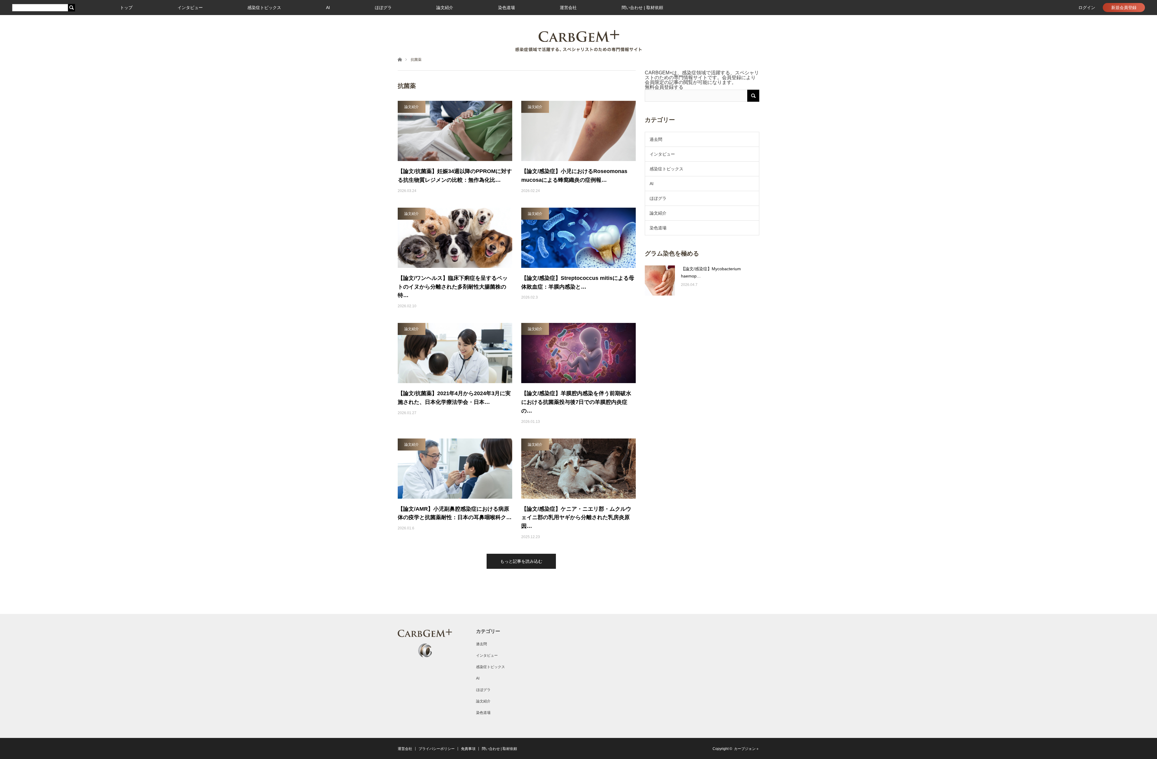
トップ (126, 7)
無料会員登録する (664, 87)
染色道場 (506, 7)
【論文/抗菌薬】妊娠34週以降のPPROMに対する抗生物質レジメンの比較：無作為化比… (455, 175)
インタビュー (190, 7)
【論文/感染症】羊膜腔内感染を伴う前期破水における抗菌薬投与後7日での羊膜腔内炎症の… (576, 402)
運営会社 (568, 7)
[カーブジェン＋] (578, 40)
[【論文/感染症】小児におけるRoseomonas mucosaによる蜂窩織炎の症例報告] (578, 131)
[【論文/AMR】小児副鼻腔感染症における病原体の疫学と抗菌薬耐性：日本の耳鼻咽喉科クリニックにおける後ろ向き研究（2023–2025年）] (455, 468)
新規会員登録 (1124, 7)
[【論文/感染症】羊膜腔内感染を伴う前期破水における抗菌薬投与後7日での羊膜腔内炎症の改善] (578, 353)
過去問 (656, 139)
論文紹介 (444, 7)
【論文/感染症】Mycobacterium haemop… (711, 272)
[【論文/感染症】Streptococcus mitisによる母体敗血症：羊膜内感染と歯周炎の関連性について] (578, 238)
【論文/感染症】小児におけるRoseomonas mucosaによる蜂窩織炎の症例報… (574, 175)
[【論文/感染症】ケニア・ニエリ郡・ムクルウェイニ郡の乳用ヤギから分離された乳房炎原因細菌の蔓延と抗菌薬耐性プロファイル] (578, 468)
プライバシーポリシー (437, 749)
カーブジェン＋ (746, 749)
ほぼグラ (383, 7)
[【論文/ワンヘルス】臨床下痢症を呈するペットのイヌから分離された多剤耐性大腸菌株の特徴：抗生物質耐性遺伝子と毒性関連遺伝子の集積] (455, 238)
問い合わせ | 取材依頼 (642, 7)
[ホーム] (400, 59)
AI (328, 7)
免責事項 (468, 749)
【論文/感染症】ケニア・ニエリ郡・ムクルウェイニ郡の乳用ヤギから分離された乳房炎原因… (576, 517)
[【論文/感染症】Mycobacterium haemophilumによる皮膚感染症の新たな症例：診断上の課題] (660, 280)
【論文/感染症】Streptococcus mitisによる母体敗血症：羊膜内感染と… (577, 282)
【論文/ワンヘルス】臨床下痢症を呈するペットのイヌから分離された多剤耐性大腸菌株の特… (453, 287)
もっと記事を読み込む (521, 561)
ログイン (1086, 7)
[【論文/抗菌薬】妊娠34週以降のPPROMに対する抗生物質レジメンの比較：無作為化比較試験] (455, 131)
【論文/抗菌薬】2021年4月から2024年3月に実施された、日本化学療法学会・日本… (454, 397)
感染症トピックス (264, 7)
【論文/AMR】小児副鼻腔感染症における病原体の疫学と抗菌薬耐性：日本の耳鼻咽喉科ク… (455, 513)
